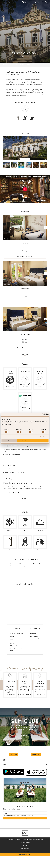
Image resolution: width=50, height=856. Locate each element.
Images (11, 64)
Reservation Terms (25, 851)
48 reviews (40, 386)
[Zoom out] (5, 591)
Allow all (41, 440)
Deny (9, 440)
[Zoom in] (5, 589)
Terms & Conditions (16, 815)
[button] (28, 159)
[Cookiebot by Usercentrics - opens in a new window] (43, 414)
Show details (43, 436)
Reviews (22, 64)
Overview (5, 64)
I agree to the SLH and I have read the (19, 815)
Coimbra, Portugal (25, 56)
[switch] (19, 432)
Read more (8, 99)
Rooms (16, 64)
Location (28, 64)
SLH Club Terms (25, 848)
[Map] (25, 607)
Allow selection (25, 440)
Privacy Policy (30, 815)
